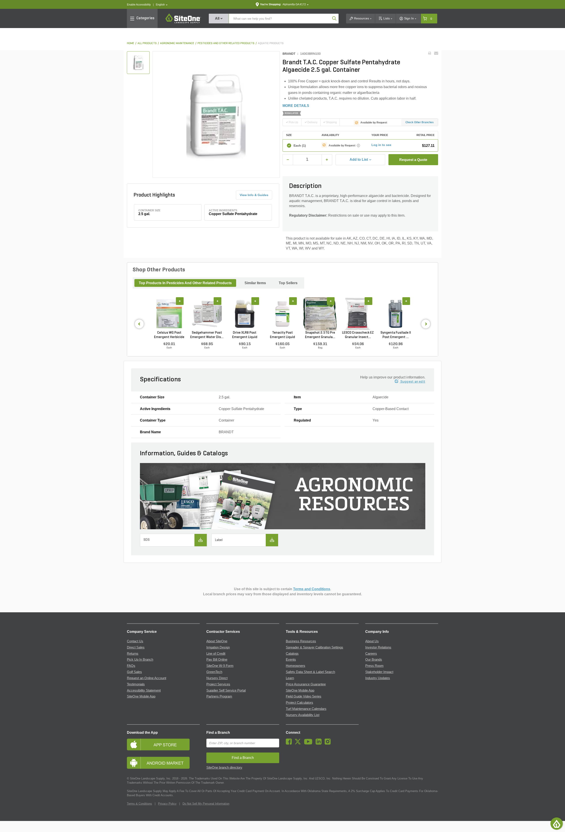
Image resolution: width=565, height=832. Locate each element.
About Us (372, 641)
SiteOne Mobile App (141, 696)
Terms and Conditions (311, 589)
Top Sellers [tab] (288, 283)
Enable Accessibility (139, 4)
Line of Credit (215, 653)
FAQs (131, 665)
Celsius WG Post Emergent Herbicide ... (169, 335)
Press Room (374, 665)
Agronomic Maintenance (177, 43)
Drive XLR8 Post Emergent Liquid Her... (244, 335)
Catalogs (292, 653)
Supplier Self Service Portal (226, 690)
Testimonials (136, 684)
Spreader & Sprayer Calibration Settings (314, 647)
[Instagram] (329, 743)
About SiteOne (216, 641)
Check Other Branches (419, 122)
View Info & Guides (254, 195)
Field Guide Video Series (303, 696)
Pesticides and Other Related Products (226, 43)
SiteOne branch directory (224, 767)
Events (291, 659)
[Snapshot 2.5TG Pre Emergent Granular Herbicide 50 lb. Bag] (320, 314)
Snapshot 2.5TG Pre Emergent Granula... (320, 335)
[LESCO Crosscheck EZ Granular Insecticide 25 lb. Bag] (358, 314)
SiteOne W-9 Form (220, 665)
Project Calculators (299, 702)
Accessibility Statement (144, 690)
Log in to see (381, 145)
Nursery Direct (217, 678)
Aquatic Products (271, 43)
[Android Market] (163, 763)
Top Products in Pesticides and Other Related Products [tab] (185, 283)
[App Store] (163, 744)
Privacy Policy (167, 803)
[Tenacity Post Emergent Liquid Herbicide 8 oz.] (282, 314)
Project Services (218, 684)
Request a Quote (413, 160)
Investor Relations (378, 647)
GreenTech (214, 672)
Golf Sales (134, 672)
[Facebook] (290, 743)
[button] (162, 5)
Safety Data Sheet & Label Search (310, 672)
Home (130, 43)
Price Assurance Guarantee (306, 684)
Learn (290, 678)
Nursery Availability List (302, 715)
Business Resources (301, 641)
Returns (132, 653)
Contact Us (135, 641)
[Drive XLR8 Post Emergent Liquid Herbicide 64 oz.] (244, 314)
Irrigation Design (218, 647)
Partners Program (219, 696)
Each (300, 145)
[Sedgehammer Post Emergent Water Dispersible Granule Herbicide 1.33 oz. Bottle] (207, 314)
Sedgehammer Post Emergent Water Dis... (207, 335)
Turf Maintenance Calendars (306, 709)
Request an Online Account (146, 678)
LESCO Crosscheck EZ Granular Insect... (358, 335)
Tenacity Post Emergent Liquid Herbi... (282, 335)
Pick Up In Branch (140, 659)
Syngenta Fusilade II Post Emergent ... (395, 335)
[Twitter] (299, 743)
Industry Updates (377, 678)
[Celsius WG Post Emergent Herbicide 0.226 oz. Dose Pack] (169, 314)
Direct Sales (136, 647)
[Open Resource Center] (556, 823)
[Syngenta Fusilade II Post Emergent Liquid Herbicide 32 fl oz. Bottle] (395, 314)
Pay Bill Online (216, 659)
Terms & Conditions (139, 803)
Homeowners (295, 665)
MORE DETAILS (295, 106)
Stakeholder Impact (379, 672)
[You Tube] (309, 743)
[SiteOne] (183, 22)
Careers (371, 653)
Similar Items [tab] (255, 283)
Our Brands (373, 659)
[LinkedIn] (320, 743)
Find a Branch (218, 732)
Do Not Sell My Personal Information (206, 803)
